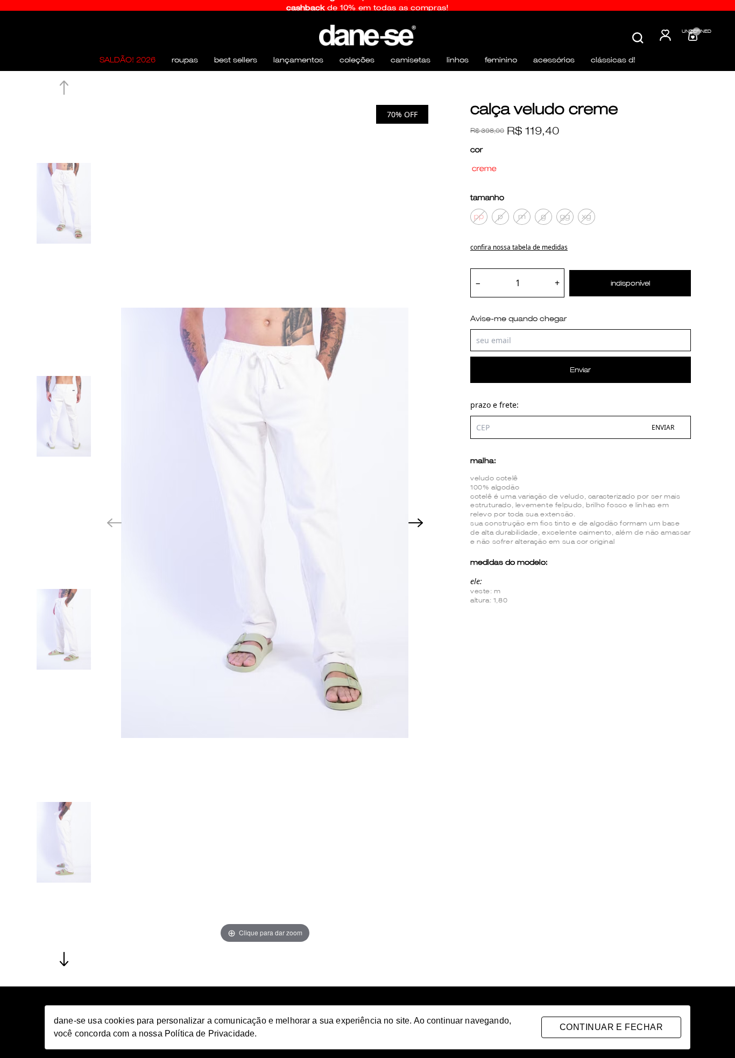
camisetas (410, 59)
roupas (185, 59)
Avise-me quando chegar (518, 318)
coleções (357, 59)
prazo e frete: (494, 405)
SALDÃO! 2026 (128, 59)
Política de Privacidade (210, 1033)
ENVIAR (663, 427)
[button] (63, 959)
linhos (458, 59)
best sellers (235, 59)
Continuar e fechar (611, 1027)
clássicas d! (613, 59)
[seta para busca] (648, 52)
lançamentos (298, 59)
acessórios (554, 59)
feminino (501, 59)
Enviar (580, 370)
